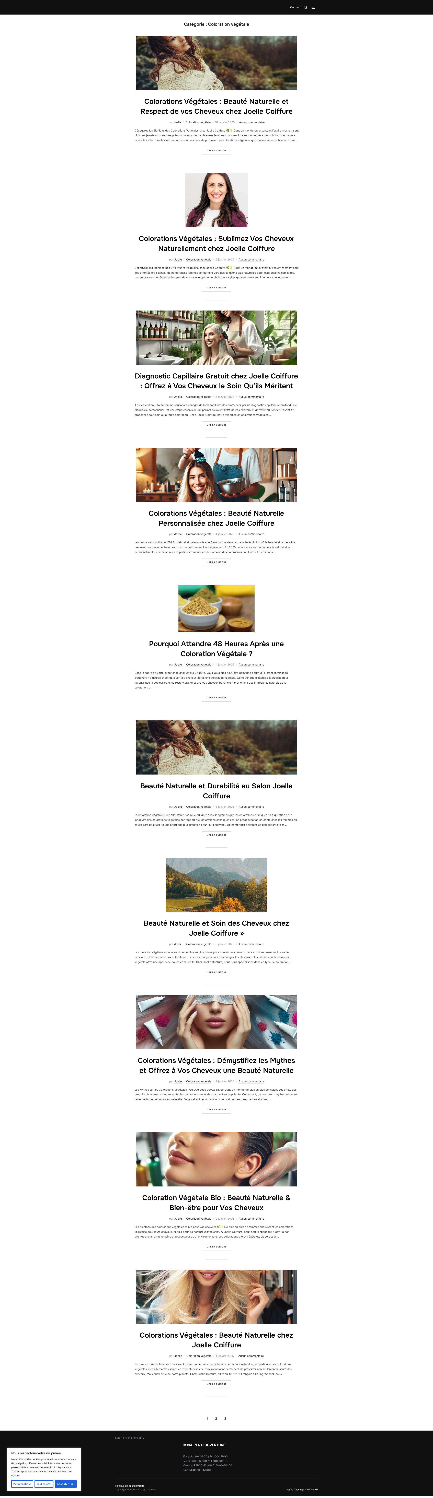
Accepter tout (66, 1483)
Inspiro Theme (294, 1489)
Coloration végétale (198, 122)
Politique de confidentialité (129, 1485)
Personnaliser (22, 1483)
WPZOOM (312, 1489)
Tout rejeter (44, 1483)
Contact (295, 7)
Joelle (177, 122)
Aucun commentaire (252, 122)
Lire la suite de (219, 150)
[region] (44, 1469)
